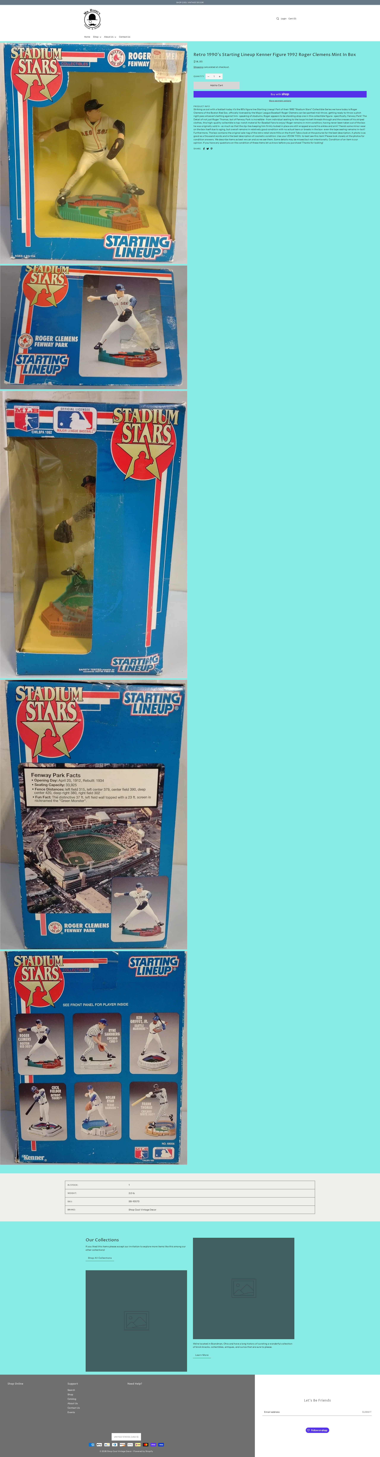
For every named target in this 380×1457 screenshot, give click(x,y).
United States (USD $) (126, 1437)
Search (71, 1390)
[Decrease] (208, 76)
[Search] (278, 18)
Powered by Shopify (143, 1451)
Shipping (198, 67)
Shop (70, 1394)
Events (71, 1412)
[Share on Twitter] (207, 149)
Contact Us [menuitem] (124, 36)
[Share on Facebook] (204, 149)
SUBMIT (367, 1412)
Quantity (199, 76)
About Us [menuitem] (109, 36)
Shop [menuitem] (96, 36)
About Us (73, 1403)
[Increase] (220, 76)
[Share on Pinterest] (211, 149)
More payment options (280, 100)
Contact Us (74, 1407)
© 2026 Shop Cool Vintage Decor (116, 1451)
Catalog (72, 1398)
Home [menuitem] (87, 36)
